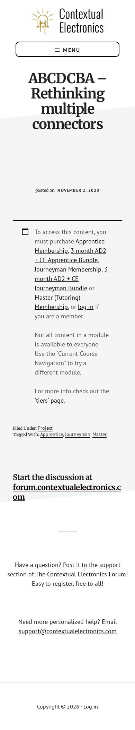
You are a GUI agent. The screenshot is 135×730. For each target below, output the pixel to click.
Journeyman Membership (68, 269)
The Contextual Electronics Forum (80, 574)
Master (99, 434)
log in (85, 307)
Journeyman (77, 434)
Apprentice (51, 434)
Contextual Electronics (67, 21)
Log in (90, 706)
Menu (71, 49)
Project (45, 428)
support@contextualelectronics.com (68, 631)
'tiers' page (49, 400)
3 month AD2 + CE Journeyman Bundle (71, 278)
